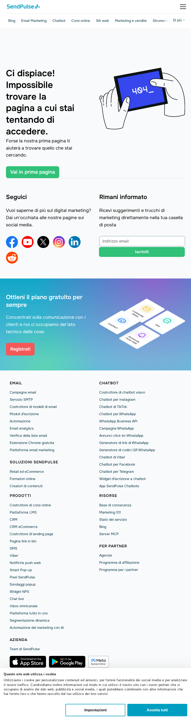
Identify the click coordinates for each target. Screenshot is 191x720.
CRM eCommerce (24, 526)
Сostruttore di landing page (31, 534)
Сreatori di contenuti (26, 486)
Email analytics (22, 428)
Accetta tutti (157, 710)
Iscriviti (142, 251)
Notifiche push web (25, 562)
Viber (14, 555)
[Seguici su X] (43, 242)
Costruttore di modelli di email (33, 406)
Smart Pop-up (21, 570)
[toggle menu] (183, 7)
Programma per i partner (118, 569)
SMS (13, 548)
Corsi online (80, 20)
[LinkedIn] (75, 242)
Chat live (17, 599)
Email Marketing (34, 20)
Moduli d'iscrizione (24, 414)
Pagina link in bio (23, 541)
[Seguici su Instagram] (59, 242)
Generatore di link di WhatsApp (123, 442)
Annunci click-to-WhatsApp (121, 435)
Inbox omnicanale (24, 606)
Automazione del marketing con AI (37, 627)
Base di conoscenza (115, 505)
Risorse (108, 495)
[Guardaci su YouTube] (28, 242)
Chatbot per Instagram (117, 399)
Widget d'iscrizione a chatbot (122, 479)
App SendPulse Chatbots (119, 486)
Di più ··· (179, 20)
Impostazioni (95, 710)
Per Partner (113, 546)
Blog (11, 20)
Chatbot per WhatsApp (117, 414)
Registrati (20, 349)
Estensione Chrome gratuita (32, 442)
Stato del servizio (113, 519)
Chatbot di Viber (112, 457)
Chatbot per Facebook (117, 464)
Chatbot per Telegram (116, 471)
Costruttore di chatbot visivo (122, 392)
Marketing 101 (110, 512)
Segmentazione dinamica (29, 620)
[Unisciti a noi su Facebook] (12, 242)
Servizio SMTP (21, 399)
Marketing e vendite (131, 20)
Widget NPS (19, 591)
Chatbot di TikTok (113, 406)
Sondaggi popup (23, 584)
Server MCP (109, 534)
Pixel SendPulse (22, 577)
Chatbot (58, 20)
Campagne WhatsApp (116, 428)
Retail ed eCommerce (27, 471)
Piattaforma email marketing (32, 450)
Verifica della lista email (28, 435)
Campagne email (23, 392)
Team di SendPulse (25, 649)
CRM (13, 519)
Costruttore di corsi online (30, 505)
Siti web (102, 20)
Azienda (18, 639)
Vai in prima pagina (32, 172)
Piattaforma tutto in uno (29, 613)
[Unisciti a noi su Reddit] (12, 258)
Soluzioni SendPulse (34, 462)
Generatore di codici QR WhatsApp (127, 450)
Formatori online (22, 479)
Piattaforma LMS (23, 512)
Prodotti (20, 495)
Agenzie (105, 555)
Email (16, 383)
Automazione (20, 421)
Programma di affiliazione (119, 562)
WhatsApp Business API (118, 421)
